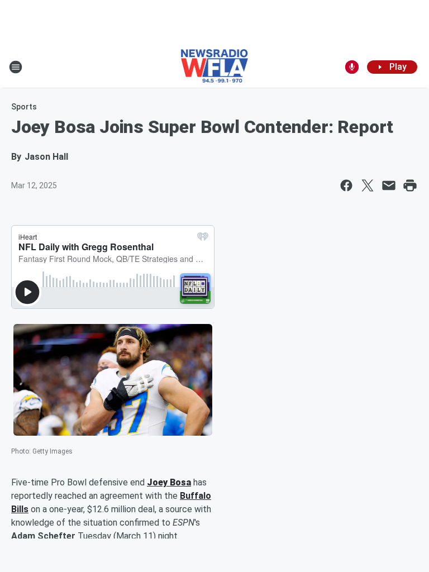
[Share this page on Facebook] (346, 185)
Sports (24, 106)
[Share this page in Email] (389, 185)
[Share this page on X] (367, 185)
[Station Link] (215, 67)
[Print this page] (410, 185)
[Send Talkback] (352, 67)
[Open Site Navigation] (15, 67)
